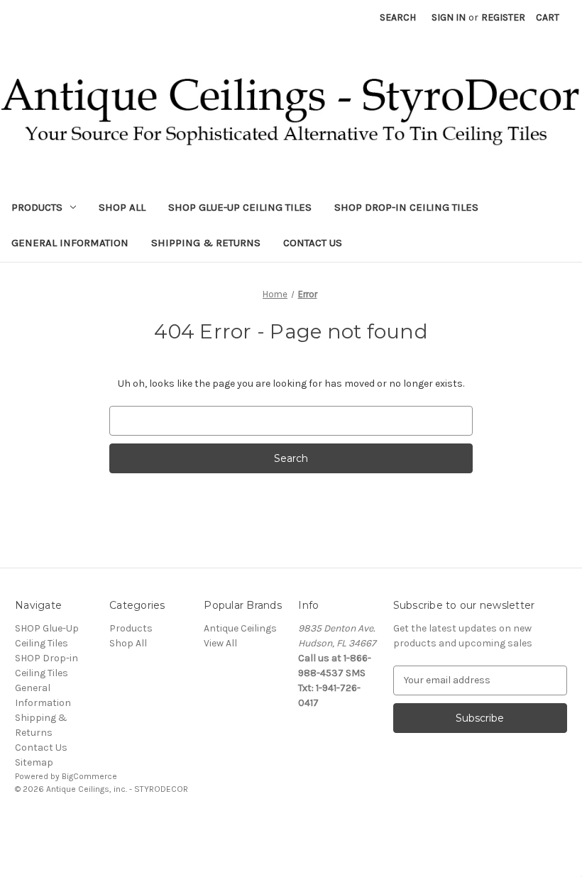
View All (220, 643)
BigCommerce (89, 776)
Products (36, 207)
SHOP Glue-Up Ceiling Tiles (240, 207)
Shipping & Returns (205, 242)
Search (398, 17)
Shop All (122, 207)
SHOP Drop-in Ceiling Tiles (406, 207)
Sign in (449, 17)
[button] (291, 821)
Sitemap (34, 762)
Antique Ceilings (240, 628)
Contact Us (312, 242)
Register (503, 17)
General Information (69, 242)
